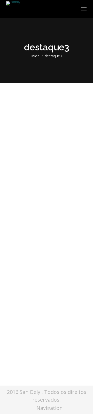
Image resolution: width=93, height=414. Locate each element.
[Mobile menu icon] (84, 9)
